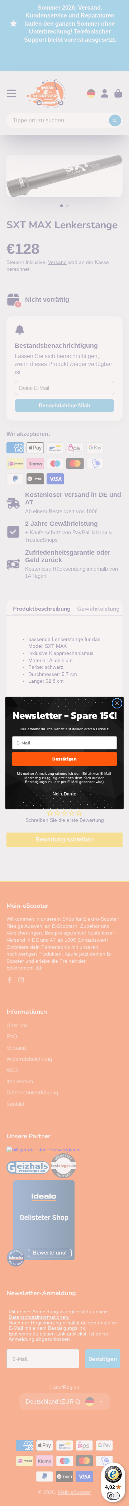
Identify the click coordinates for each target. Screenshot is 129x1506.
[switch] (113, 1496)
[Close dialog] (117, 703)
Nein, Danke (64, 794)
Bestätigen (64, 758)
